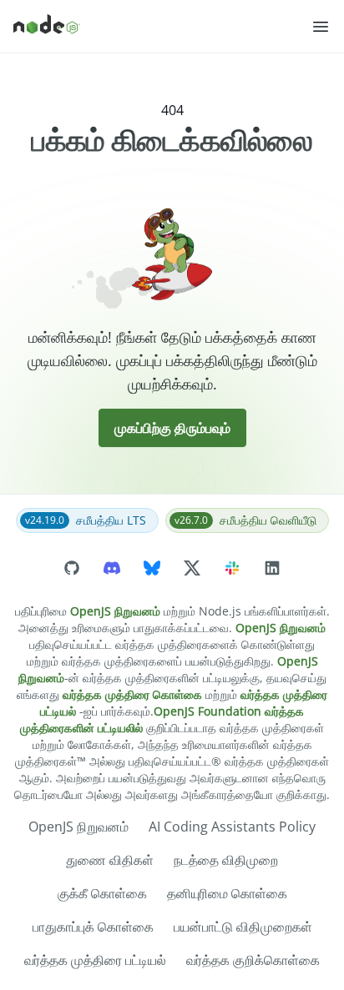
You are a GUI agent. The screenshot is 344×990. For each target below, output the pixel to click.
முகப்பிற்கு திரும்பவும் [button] (172, 428)
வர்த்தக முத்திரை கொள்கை (132, 694)
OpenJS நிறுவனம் (115, 611)
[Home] (162, 26)
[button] (321, 27)
